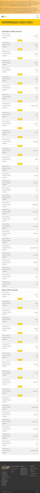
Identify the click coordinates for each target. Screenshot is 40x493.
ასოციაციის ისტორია (14, 468)
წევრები (12, 471)
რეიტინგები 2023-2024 (23, 470)
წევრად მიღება (13, 469)
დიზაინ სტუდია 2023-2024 (10, 290)
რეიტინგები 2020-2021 (23, 474)
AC (4, 16)
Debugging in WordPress (20, 4)
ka (37, 15)
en (36, 15)
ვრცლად (20, 40)
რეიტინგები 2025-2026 (23, 468)
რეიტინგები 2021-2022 (23, 473)
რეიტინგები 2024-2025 (23, 469)
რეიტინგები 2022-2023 (23, 472)
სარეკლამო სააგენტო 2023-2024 (12, 31)
